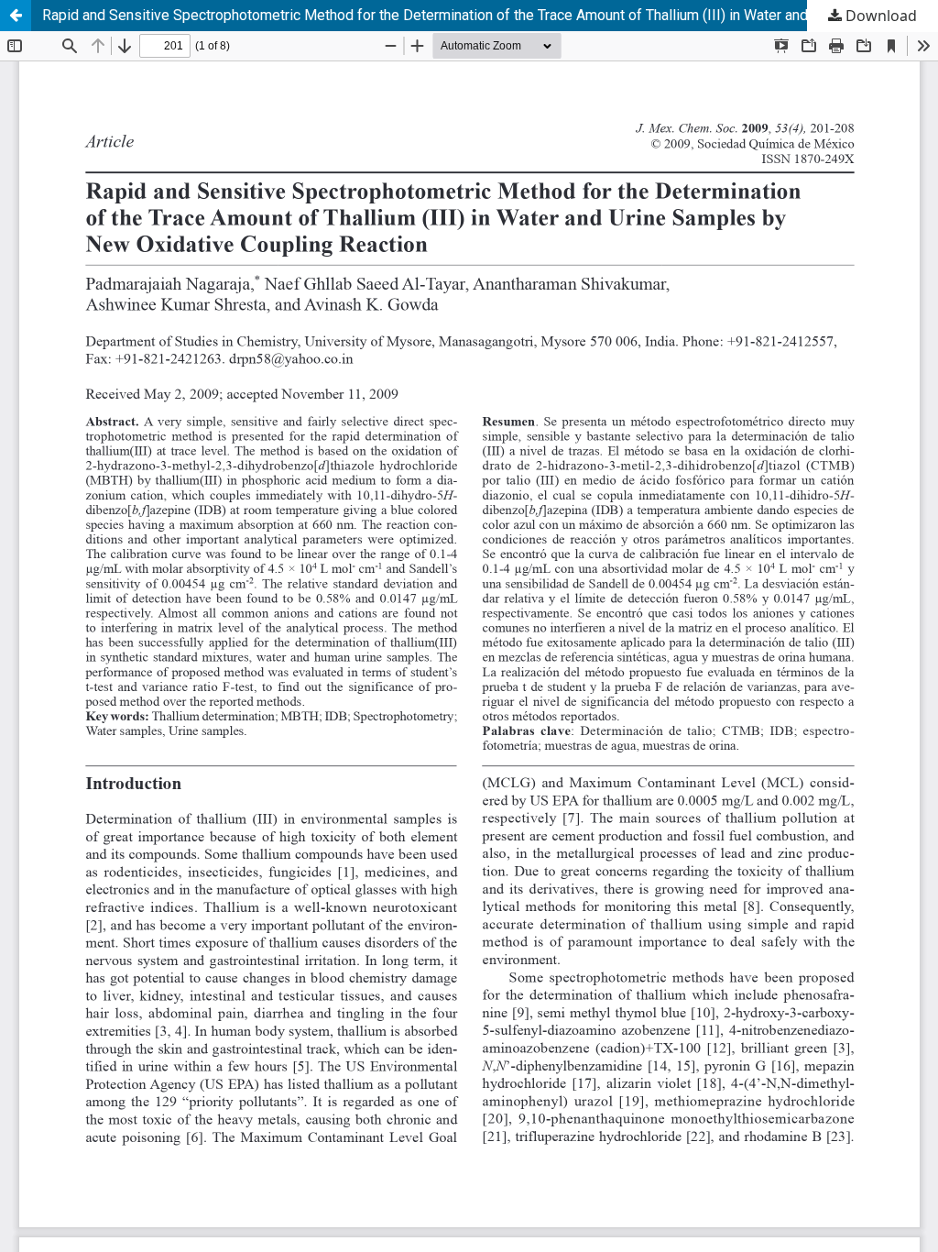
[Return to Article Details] (15, 15)
